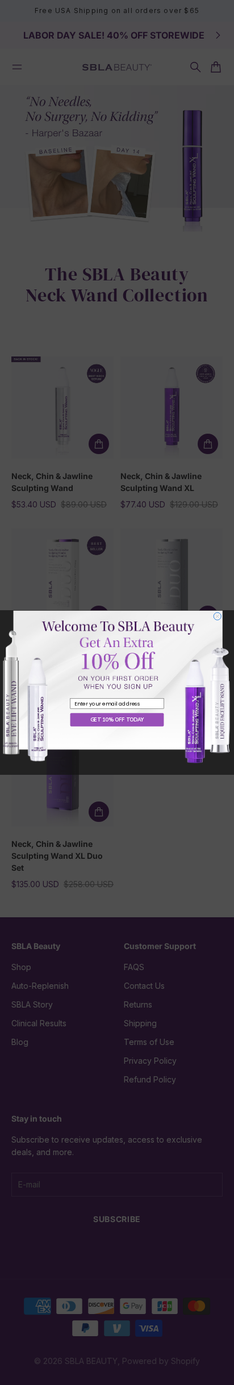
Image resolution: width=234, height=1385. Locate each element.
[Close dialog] (217, 616)
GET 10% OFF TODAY (117, 719)
